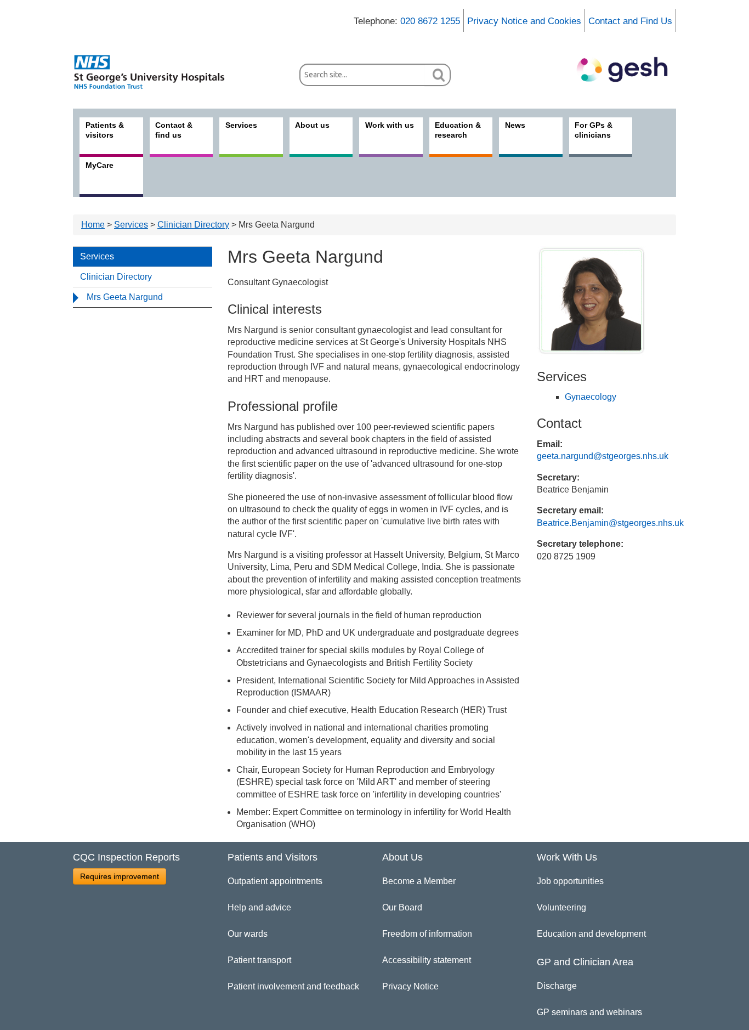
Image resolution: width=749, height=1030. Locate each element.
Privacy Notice (410, 986)
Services (131, 224)
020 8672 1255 (430, 21)
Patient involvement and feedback (293, 986)
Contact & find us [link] (173, 130)
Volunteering (561, 907)
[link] (155, 72)
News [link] (515, 125)
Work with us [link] (389, 125)
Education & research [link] (458, 130)
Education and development (591, 933)
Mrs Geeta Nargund (125, 297)
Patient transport (259, 960)
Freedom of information (427, 933)
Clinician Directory (193, 224)
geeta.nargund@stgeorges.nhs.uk (602, 456)
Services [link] (241, 125)
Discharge (557, 986)
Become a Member (419, 881)
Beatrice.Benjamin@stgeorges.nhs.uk (610, 523)
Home (93, 224)
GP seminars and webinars (589, 1012)
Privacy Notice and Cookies (524, 21)
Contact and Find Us (630, 21)
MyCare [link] (100, 165)
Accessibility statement (426, 960)
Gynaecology (590, 396)
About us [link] (312, 125)
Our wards (248, 933)
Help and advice (259, 907)
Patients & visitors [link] (105, 130)
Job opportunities (570, 881)
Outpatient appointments (275, 881)
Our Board (402, 907)
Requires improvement (119, 876)
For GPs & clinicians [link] (593, 130)
